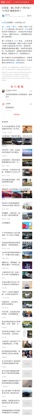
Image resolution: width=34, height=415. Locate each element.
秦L (3, 26)
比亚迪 (4, 22)
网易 (3, 2)
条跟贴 (16, 114)
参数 (8, 26)
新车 (27, 29)
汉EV (16, 41)
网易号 (9, 2)
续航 (17, 63)
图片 (14, 26)
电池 (12, 63)
